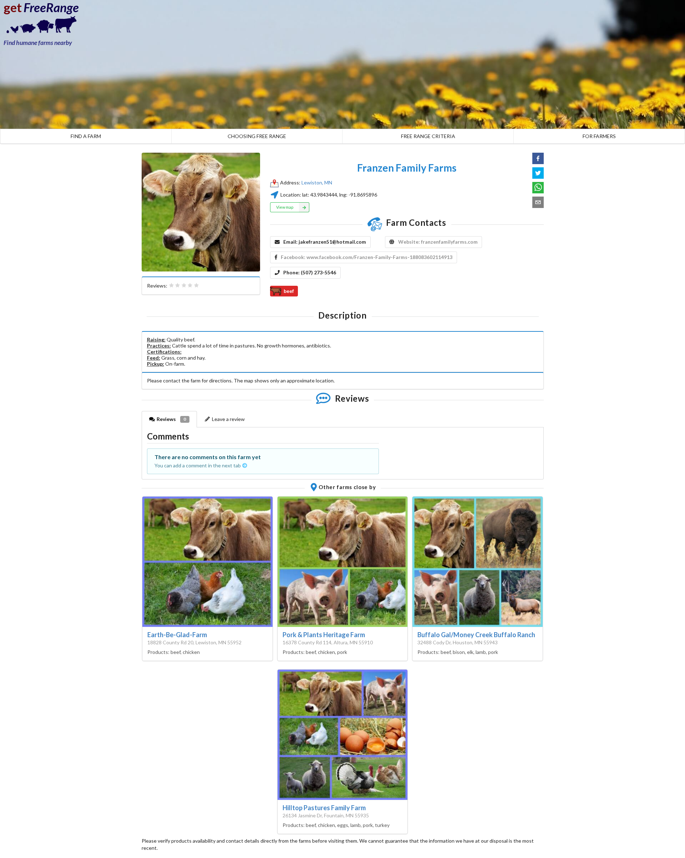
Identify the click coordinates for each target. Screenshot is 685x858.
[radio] (171, 285)
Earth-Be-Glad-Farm (177, 635)
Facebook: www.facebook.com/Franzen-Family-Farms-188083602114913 (366, 257)
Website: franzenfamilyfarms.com (438, 242)
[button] (538, 158)
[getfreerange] (39, 26)
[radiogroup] (184, 285)
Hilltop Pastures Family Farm (324, 808)
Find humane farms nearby (38, 42)
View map (284, 207)
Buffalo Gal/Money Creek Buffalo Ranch (476, 635)
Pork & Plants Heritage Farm (324, 635)
